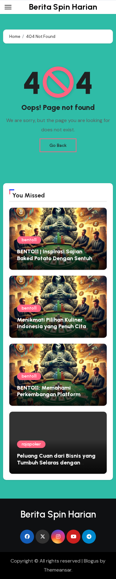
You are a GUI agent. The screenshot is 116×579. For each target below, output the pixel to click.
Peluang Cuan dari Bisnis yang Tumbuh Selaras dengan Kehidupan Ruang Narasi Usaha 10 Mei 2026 (57, 465)
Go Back (58, 145)
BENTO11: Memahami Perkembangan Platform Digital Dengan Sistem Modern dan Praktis (57, 397)
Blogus (91, 561)
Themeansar (57, 570)
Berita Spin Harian (63, 7)
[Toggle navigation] (8, 7)
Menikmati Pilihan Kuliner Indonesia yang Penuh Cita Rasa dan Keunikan (51, 326)
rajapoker (31, 444)
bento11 (29, 239)
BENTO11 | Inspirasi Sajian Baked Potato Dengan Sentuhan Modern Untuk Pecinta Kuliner (58, 258)
